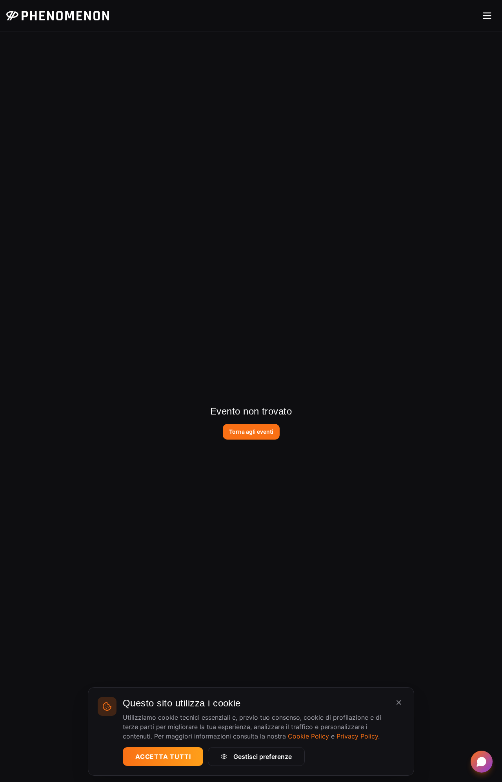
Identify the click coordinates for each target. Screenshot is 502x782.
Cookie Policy (308, 736)
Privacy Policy (357, 736)
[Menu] (487, 15)
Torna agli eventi (251, 431)
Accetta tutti (163, 756)
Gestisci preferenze (262, 756)
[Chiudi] (398, 702)
